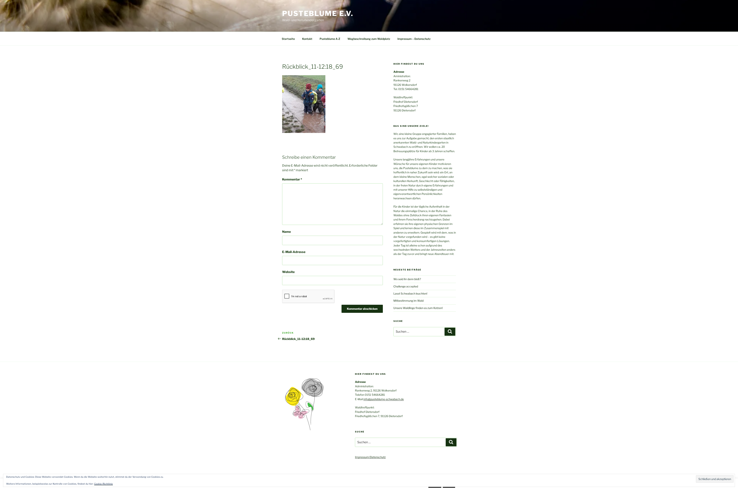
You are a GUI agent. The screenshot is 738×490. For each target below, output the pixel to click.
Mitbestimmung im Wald (408, 300)
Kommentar (292, 179)
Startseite (288, 38)
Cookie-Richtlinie (103, 483)
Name (286, 232)
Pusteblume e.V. (317, 13)
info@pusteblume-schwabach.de (383, 399)
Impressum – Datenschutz (413, 38)
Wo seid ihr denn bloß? (407, 279)
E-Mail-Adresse (293, 252)
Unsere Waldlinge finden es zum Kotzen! (418, 308)
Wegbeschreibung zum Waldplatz (368, 38)
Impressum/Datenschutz (370, 457)
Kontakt (307, 38)
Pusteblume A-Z (330, 38)
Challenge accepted (405, 286)
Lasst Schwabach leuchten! (410, 293)
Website (288, 272)
